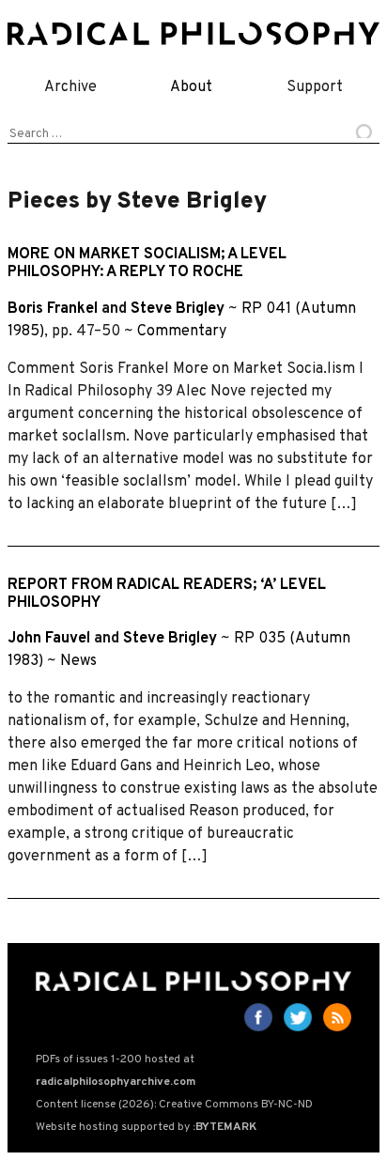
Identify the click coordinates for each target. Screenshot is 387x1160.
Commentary (181, 331)
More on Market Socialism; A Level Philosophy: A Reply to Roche (147, 263)
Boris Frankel (53, 309)
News (78, 661)
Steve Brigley (177, 309)
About (191, 87)
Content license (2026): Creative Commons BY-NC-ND (174, 1104)
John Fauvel (49, 638)
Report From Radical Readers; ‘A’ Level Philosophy (167, 594)
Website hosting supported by (146, 1127)
